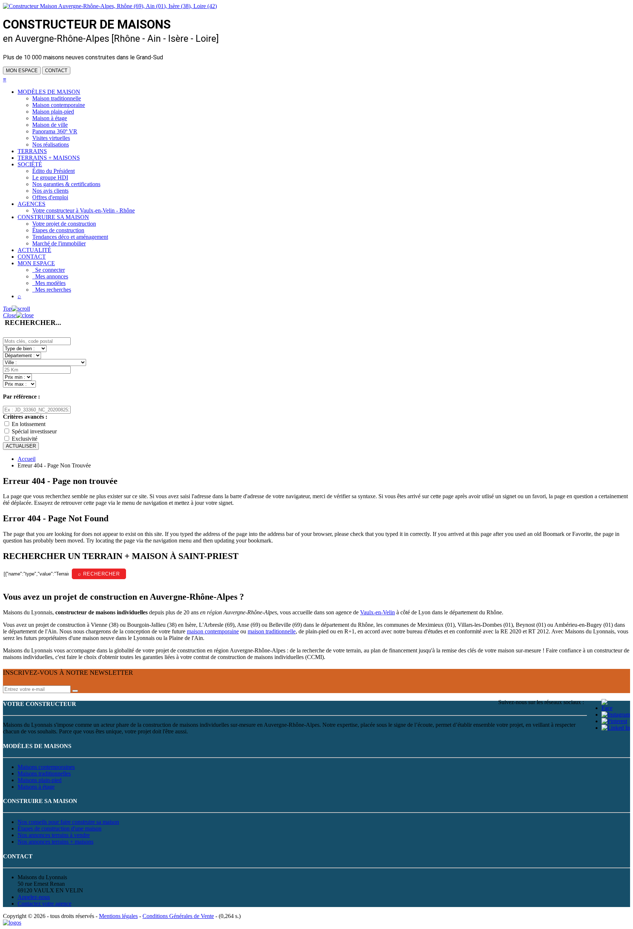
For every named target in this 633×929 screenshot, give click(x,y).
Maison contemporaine (58, 105)
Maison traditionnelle (56, 98)
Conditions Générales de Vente (178, 916)
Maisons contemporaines (46, 767)
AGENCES (31, 204)
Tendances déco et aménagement (70, 237)
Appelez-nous (34, 897)
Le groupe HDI (50, 177)
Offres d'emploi (50, 197)
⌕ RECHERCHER (99, 574)
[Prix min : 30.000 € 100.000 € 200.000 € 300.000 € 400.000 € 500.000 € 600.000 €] (17, 377)
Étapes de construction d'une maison (59, 828)
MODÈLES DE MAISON (49, 92)
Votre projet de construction (64, 224)
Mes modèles (49, 283)
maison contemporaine (213, 631)
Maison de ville (50, 125)
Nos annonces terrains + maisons (55, 842)
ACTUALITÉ (34, 250)
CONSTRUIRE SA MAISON (53, 217)
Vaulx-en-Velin (377, 612)
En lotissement (28, 424)
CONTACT (56, 70)
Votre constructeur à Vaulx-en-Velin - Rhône (83, 210)
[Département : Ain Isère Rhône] (22, 355)
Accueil (27, 459)
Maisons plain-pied (40, 780)
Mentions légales (118, 916)
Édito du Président (53, 171)
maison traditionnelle (272, 631)
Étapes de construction (58, 230)
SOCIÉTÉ (30, 164)
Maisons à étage (36, 787)
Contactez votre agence (44, 903)
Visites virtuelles (51, 138)
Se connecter (48, 270)
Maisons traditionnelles (44, 773)
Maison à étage (49, 118)
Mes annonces (50, 276)
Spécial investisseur (34, 431)
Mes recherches (51, 289)
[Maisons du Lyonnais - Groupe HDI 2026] (12, 922)
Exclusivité (24, 439)
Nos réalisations (50, 144)
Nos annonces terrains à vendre (54, 835)
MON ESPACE (22, 70)
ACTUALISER (21, 446)
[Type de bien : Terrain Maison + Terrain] (25, 348)
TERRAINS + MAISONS (49, 158)
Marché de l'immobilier (59, 243)
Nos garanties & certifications (66, 184)
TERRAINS (32, 151)
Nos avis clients (50, 191)
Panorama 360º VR (54, 131)
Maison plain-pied (53, 111)
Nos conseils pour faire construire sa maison (68, 822)
